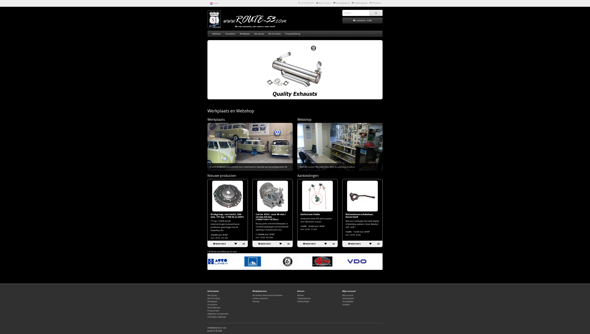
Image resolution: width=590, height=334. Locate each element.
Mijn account (347, 295)
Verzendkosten (213, 307)
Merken (300, 295)
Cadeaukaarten (304, 298)
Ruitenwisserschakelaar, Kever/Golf (360, 215)
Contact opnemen (260, 298)
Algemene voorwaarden (217, 313)
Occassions (230, 33)
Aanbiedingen (308, 175)
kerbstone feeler (310, 214)
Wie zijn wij (259, 33)
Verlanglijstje (347, 301)
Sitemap (256, 301)
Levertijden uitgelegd (216, 317)
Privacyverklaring (292, 33)
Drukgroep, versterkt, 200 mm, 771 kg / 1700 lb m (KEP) (227, 215)
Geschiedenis (348, 298)
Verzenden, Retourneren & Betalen (267, 295)
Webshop (216, 33)
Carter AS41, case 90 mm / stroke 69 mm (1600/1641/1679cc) (271, 217)
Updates (346, 304)
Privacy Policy (213, 310)
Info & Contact (274, 33)
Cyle (224, 327)
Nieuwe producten (221, 175)
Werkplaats (245, 33)
